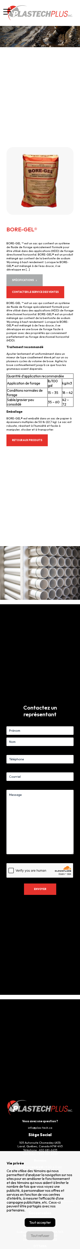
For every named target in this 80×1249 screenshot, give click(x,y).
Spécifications (23, 280)
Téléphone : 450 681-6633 (40, 1150)
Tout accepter (40, 1222)
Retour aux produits (27, 440)
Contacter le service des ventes (35, 292)
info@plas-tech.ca (40, 1127)
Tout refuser (40, 1235)
